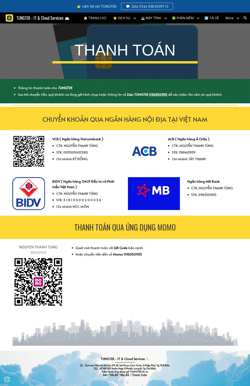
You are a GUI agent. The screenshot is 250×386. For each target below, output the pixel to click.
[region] (125, 6)
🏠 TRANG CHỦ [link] (95, 18)
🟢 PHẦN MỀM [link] (183, 18)
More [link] (229, 18)
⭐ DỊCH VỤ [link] (121, 18)
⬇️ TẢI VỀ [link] (211, 18)
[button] (245, 18)
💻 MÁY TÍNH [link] (151, 18)
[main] (125, 51)
